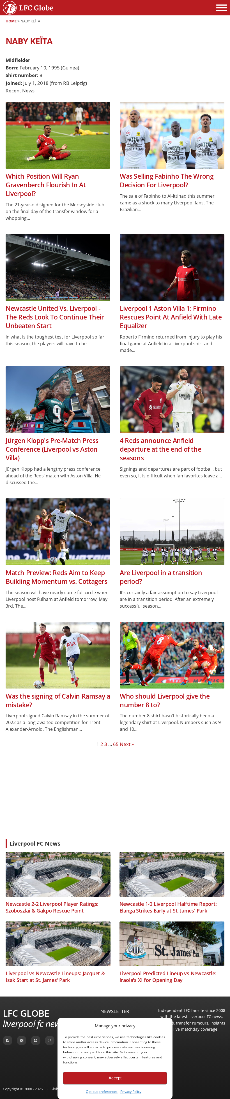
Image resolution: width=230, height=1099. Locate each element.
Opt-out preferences (102, 1091)
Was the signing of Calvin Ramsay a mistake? (58, 700)
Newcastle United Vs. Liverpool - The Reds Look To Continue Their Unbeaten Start (55, 317)
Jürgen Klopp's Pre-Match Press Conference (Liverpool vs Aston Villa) (52, 449)
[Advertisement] (115, 793)
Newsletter (114, 1011)
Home (11, 21)
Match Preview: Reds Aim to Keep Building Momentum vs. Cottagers (56, 577)
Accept (115, 1077)
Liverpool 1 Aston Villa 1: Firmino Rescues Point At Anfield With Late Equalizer (171, 317)
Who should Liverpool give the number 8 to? (165, 700)
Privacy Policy (130, 1091)
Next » (127, 744)
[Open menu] (221, 7)
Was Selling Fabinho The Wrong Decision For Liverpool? (166, 180)
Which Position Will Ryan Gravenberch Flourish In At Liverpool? (46, 185)
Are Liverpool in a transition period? (161, 577)
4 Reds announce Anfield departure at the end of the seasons (160, 449)
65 (116, 744)
